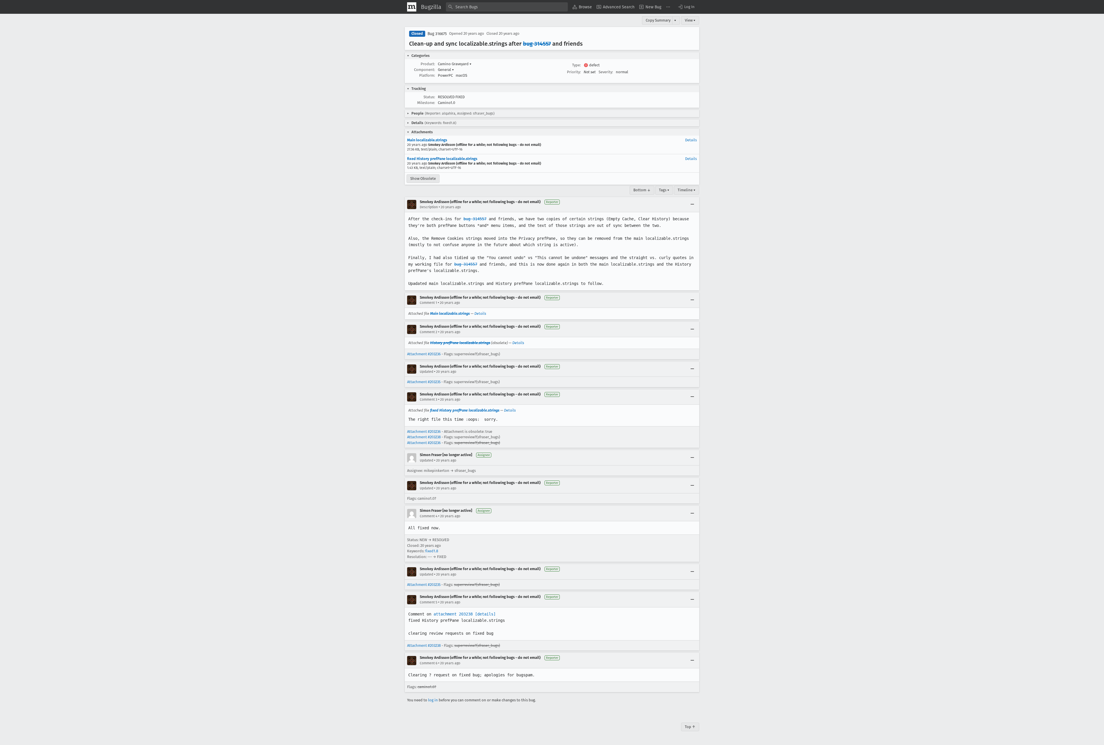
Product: (428, 64)
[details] (485, 614)
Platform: (427, 75)
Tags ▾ (664, 190)
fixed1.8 (431, 551)
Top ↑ (690, 727)
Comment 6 (428, 663)
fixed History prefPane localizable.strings (442, 159)
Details (691, 140)
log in (433, 700)
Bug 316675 (437, 33)
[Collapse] (692, 204)
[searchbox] (507, 6)
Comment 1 (428, 303)
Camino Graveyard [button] (454, 64)
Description (429, 207)
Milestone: (426, 103)
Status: (429, 97)
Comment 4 (428, 516)
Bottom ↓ (642, 190)
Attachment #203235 (423, 382)
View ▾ (690, 20)
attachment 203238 (453, 614)
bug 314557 (537, 43)
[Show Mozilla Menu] (411, 6)
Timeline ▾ (686, 190)
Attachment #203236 (424, 354)
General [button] (446, 69)
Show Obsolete (423, 178)
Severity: (606, 72)
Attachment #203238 (424, 437)
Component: (424, 69)
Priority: (574, 72)
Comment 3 (428, 399)
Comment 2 (428, 332)
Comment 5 (428, 602)
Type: (576, 65)
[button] (686, 6)
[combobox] (507, 6)
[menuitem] (582, 6)
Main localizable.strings (427, 140)
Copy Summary (658, 20)
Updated (426, 372)
